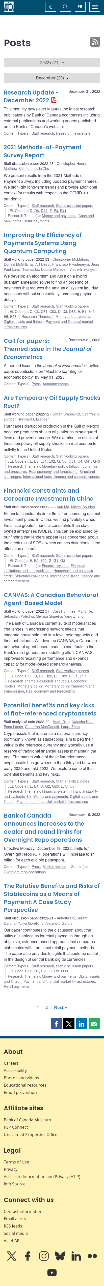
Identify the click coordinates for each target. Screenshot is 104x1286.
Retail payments (36, 220)
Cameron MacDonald (42, 726)
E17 (83, 675)
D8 (36, 210)
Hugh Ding (61, 721)
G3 (62, 560)
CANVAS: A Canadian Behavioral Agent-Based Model (51, 599)
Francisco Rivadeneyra (70, 264)
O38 (64, 970)
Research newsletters (73, 133)
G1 (56, 560)
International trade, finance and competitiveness (61, 476)
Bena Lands (13, 726)
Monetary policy (54, 466)
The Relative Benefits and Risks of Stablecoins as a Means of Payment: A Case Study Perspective (52, 898)
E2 (36, 560)
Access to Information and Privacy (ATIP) (42, 1176)
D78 (44, 970)
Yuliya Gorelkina (30, 923)
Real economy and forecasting (53, 471)
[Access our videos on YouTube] (52, 1276)
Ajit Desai (42, 264)
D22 (48, 675)
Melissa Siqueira (49, 616)
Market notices (54, 866)
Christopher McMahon (70, 259)
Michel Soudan (83, 506)
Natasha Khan (83, 721)
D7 (36, 970)
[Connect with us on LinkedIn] (77, 1259)
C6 (36, 311)
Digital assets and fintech (24, 321)
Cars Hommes (64, 611)
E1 (75, 675)
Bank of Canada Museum (27, 1120)
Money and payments (59, 215)
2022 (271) (50, 62)
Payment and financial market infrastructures (52, 801)
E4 (56, 210)
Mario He (84, 611)
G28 (55, 786)
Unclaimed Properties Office (30, 1134)
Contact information (23, 1211)
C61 (44, 311)
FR (80, 6)
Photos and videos (21, 1078)
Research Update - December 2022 (31, 97)
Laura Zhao (70, 726)
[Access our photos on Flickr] (92, 1259)
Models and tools (55, 680)
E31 (43, 461)
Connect (16, 1127)
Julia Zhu (42, 168)
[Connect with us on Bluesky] (61, 1259)
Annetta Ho (66, 917)
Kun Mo (63, 506)
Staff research (43, 133)
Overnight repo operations (25, 871)
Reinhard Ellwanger (33, 419)
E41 (63, 210)
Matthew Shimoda (18, 168)
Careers (11, 1063)
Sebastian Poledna (19, 616)
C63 (52, 311)
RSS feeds (13, 1226)
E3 (36, 461)
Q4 (79, 461)
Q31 (72, 461)
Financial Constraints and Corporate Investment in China (49, 495)
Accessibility (15, 1070)
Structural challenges (31, 575)
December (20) (50, 78)
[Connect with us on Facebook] (28, 1259)
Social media (16, 1233)
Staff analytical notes (72, 781)
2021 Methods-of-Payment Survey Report (43, 151)
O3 (72, 786)
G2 (47, 786)
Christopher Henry (71, 163)
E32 (52, 461)
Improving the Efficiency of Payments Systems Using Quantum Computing (43, 243)
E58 (13, 316)
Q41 (87, 461)
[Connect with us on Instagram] (44, 1259)
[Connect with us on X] (12, 1259)
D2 (41, 675)
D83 (44, 210)
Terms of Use (16, 1162)
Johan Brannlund (66, 413)
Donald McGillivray (18, 264)
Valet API (12, 1240)
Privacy (10, 1169)
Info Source (14, 1184)
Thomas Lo (30, 269)
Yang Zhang (74, 616)
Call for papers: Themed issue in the (48, 349)
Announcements (56, 383)
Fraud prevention (20, 1092)
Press (36, 383)
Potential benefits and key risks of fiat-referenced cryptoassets (50, 709)
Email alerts (15, 1218)
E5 (6, 316)
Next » (60, 1007)
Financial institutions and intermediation (44, 568)
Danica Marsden (54, 269)
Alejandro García (58, 923)
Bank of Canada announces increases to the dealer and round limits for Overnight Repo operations (44, 828)
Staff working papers (72, 306)
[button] (56, 1023)
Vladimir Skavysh (83, 269)
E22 (43, 560)
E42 (91, 311)
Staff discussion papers (74, 205)
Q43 (96, 461)
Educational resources (25, 1085)
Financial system (55, 565)
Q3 (64, 461)
